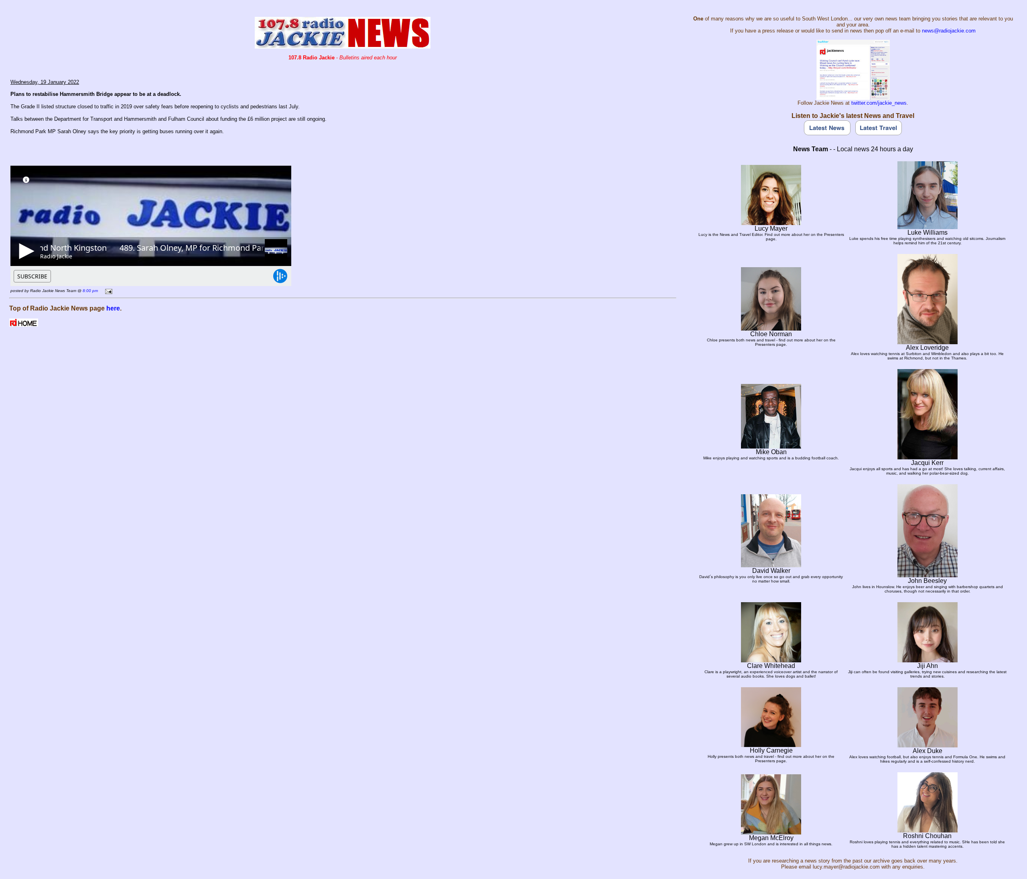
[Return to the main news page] (342, 46)
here (113, 308)
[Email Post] (107, 290)
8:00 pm (90, 290)
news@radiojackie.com (949, 31)
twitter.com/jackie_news (879, 103)
